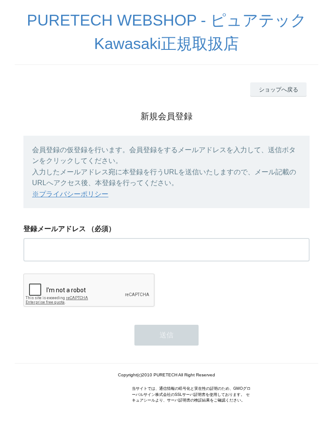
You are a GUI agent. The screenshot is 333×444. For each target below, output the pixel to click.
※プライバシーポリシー (70, 194)
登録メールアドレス (54, 228)
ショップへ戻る (278, 89)
